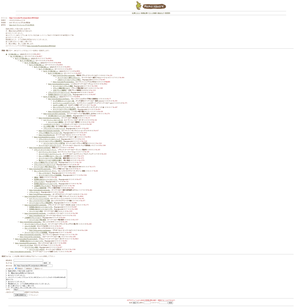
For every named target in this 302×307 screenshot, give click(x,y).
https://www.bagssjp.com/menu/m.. (59, 111)
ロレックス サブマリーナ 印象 (39, 200)
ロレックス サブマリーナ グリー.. (45, 171)
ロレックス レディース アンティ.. (64, 107)
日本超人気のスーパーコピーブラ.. (60, 94)
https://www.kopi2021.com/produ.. (36, 205)
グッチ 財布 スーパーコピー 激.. (64, 101)
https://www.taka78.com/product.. (63, 82)
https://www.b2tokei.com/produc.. (31, 222)
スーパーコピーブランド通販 (63, 86)
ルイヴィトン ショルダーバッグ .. (64, 103)
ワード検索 (152, 13)
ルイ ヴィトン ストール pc (48, 152)
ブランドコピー (39, 181)
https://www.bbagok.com (47, 135)
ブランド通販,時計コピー (61, 88)
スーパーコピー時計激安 (37, 220)
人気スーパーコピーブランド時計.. (69, 80)
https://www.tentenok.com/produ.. (49, 130)
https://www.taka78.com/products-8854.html (41, 46)
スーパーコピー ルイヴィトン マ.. (50, 154)
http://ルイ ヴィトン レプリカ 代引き (21, 25)
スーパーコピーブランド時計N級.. (50, 158)
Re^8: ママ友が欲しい (50, 71)
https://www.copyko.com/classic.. (30, 237)
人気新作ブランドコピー (42, 186)
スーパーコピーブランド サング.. (36, 224)
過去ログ (161, 13)
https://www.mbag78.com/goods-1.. (36, 196)
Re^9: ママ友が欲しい (55, 73)
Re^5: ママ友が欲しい (36, 65)
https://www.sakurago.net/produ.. (39, 190)
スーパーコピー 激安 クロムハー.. (69, 77)
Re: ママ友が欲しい (17, 56)
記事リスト (136, 13)
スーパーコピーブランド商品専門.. (65, 109)
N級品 (36, 177)
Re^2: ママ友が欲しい (22, 58)
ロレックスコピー (45, 173)
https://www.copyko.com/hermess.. (40, 230)
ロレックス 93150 (31, 228)
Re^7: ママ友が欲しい (46, 69)
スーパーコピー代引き (37, 249)
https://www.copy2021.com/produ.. (64, 75)
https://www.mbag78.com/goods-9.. (26, 239)
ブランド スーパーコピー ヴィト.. (45, 150)
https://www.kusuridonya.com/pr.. (59, 84)
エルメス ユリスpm (26, 245)
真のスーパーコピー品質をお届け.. (50, 160)
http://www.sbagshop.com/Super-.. (59, 99)
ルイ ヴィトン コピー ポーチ (53, 120)
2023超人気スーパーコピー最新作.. (60, 116)
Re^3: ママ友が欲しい (27, 60)
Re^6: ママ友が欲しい (41, 67)
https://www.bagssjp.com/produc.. (49, 118)
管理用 (167, 13)
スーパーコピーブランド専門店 (54, 143)
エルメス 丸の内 (30, 226)
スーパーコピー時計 (36, 211)
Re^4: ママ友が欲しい (32, 63)
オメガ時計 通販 (49, 126)
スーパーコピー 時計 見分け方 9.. (45, 167)
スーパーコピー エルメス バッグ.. (50, 145)
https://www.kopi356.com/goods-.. (40, 169)
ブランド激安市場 (40, 188)
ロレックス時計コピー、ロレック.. (50, 156)
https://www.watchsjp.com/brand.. (40, 147)
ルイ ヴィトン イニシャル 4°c (39, 198)
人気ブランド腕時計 (60, 90)
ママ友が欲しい (13, 54)
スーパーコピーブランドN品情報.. (50, 175)
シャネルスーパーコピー (51, 124)
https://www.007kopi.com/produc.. (40, 194)
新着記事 (144, 13)
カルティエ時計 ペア (60, 105)
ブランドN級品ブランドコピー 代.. (50, 133)
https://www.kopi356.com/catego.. (26, 243)
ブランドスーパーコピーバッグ (59, 92)
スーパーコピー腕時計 (55, 122)
